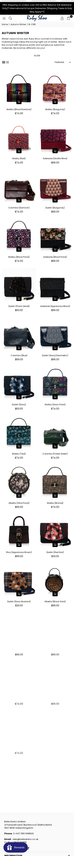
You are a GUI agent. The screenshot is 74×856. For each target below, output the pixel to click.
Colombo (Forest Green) (55, 453)
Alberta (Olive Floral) (19, 503)
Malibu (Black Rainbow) (19, 109)
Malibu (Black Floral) (19, 256)
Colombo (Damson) (19, 207)
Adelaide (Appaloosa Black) (55, 306)
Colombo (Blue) (19, 355)
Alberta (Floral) (55, 699)
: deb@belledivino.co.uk (24, 839)
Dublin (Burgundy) (55, 207)
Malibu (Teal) (19, 453)
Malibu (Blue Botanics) (19, 699)
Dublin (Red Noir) (55, 552)
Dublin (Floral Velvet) (19, 306)
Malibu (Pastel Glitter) (55, 749)
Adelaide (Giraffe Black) (55, 650)
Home (5, 24)
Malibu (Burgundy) (55, 109)
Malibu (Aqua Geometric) (19, 798)
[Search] (10, 18)
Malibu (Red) (19, 158)
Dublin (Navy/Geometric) (55, 355)
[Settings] (62, 18)
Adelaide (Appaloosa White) (19, 650)
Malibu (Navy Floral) (55, 404)
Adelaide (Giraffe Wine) (55, 158)
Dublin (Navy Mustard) (19, 601)
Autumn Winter (18, 24)
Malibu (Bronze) (55, 503)
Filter (37, 55)
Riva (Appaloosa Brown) (19, 552)
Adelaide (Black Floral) (55, 256)
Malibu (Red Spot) (19, 749)
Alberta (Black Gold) (55, 601)
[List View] (7, 62)
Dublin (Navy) (19, 404)
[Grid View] (4, 62)
